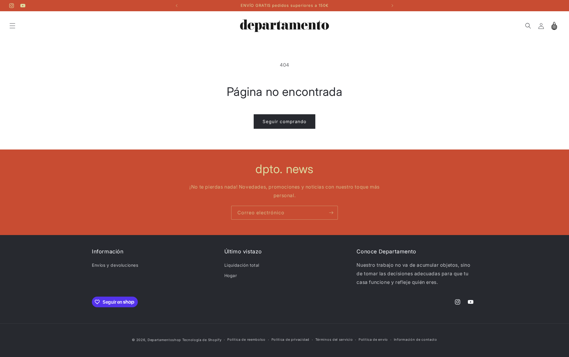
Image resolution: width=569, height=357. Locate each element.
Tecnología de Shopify (202, 340)
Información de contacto (415, 339)
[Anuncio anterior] (176, 5)
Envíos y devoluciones (115, 265)
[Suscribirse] (331, 213)
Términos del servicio (334, 339)
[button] (12, 25)
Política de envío (373, 339)
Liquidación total (241, 265)
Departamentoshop (164, 340)
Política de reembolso (246, 339)
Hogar (230, 275)
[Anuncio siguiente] (392, 5)
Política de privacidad (290, 339)
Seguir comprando (284, 121)
